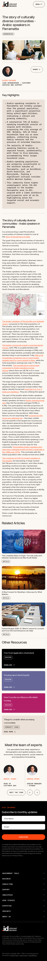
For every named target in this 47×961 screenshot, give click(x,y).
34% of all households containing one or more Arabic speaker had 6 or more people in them (22, 357)
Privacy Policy (14, 955)
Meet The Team (16, 792)
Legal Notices (32, 955)
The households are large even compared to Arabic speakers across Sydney (20, 368)
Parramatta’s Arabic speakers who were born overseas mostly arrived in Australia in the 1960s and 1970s (23, 449)
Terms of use (23, 955)
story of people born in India (18, 237)
